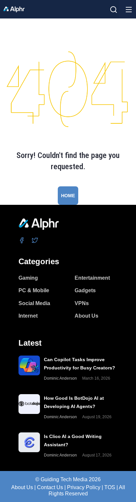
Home (68, 195)
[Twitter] (35, 240)
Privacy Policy (83, 487)
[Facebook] (21, 240)
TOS (109, 487)
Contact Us (50, 487)
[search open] (113, 9)
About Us (22, 487)
